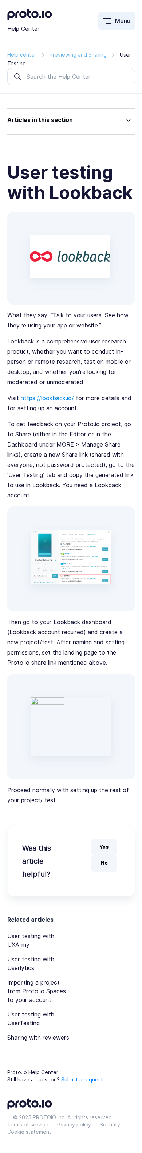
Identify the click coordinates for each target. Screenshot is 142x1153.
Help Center (23, 28)
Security (110, 1125)
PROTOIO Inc (48, 1117)
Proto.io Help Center (32, 1072)
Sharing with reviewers (38, 1037)
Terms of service (27, 1125)
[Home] (29, 18)
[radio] (104, 847)
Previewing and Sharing (78, 55)
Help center (21, 55)
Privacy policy (74, 1125)
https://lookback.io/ (47, 398)
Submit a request (82, 1080)
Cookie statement (29, 1132)
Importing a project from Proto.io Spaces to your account (36, 991)
